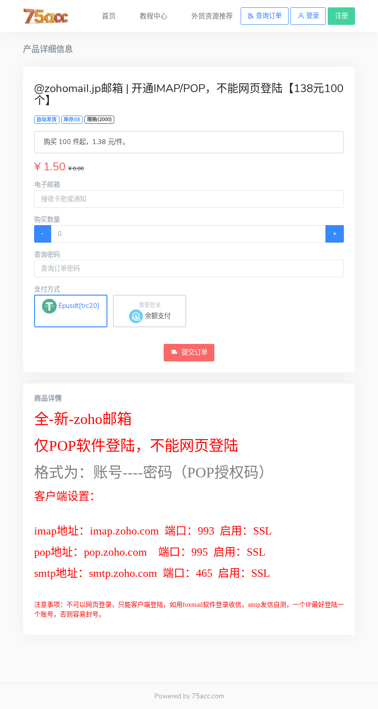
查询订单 (268, 15)
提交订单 (193, 352)
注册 (341, 15)
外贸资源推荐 (212, 16)
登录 (311, 15)
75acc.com (208, 696)
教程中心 (153, 16)
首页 (109, 16)
